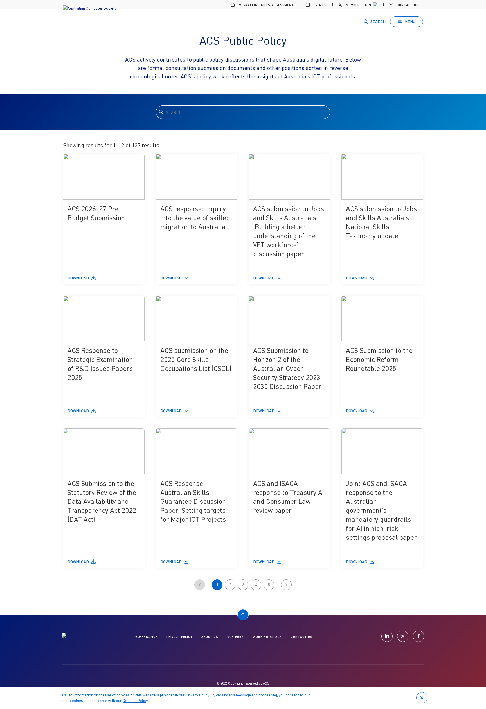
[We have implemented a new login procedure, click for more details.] (374, 5)
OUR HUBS (235, 636)
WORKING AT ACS (267, 636)
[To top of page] (243, 614)
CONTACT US (301, 636)
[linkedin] (387, 636)
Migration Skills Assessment (266, 5)
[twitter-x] (402, 636)
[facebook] (418, 636)
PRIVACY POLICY (179, 636)
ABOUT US (209, 636)
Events (319, 5)
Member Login (358, 5)
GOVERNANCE (146, 636)
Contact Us (407, 5)
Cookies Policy (135, 700)
